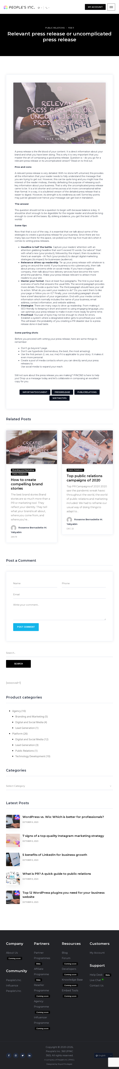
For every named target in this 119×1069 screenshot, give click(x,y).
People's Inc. (14, 991)
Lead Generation (25, 728)
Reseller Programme (41, 988)
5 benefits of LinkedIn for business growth (54, 855)
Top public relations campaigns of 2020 (84, 478)
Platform (17, 733)
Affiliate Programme (41, 971)
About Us (12, 952)
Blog (65, 952)
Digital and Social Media (29, 722)
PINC (71, 1060)
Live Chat (95, 980)
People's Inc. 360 (56, 1051)
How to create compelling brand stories (27, 484)
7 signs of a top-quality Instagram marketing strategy (63, 836)
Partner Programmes (42, 955)
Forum (66, 958)
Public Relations (55, 27)
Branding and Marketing (29, 716)
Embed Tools (70, 990)
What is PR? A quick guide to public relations (56, 874)
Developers (69, 968)
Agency (16, 711)
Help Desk (96, 974)
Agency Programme (41, 1004)
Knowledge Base (72, 979)
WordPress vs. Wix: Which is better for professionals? (63, 817)
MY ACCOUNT (95, 7)
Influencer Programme (41, 1020)
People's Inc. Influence (14, 983)
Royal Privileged (65, 1064)
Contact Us (96, 985)
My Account (97, 952)
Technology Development (30, 756)
